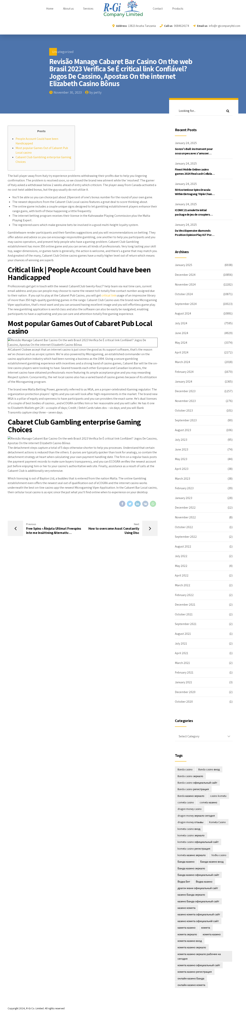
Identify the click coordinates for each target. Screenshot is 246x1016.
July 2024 (181, 323)
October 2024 (184, 294)
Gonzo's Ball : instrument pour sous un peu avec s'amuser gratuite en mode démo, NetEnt (195, 153)
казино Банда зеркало (191, 894)
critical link (108, 295)
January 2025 (183, 265)
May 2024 (181, 343)
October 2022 (184, 527)
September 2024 (186, 304)
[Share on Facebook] (122, 504)
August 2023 (183, 430)
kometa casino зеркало (191, 835)
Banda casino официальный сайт (197, 782)
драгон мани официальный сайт (198, 888)
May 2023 (181, 459)
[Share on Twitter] (130, 504)
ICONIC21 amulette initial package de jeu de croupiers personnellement (192, 214)
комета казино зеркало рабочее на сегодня (199, 956)
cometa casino (186, 802)
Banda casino (185, 769)
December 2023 (185, 391)
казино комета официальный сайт (199, 914)
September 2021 (185, 624)
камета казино (186, 927)
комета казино (212, 934)
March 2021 (182, 663)
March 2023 (182, 479)
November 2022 (185, 517)
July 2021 (181, 643)
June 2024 (181, 333)
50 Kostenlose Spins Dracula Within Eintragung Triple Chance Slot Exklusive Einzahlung (195, 194)
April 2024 (181, 352)
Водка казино (204, 881)
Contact (158, 8)
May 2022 (181, 566)
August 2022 (183, 546)
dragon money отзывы (190, 822)
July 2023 (181, 440)
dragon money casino (190, 809)
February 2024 (184, 372)
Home (49, 8)
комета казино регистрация (195, 971)
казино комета (186, 908)
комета (205, 927)
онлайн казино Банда (191, 978)
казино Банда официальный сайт (198, 901)
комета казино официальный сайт (199, 965)
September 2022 (186, 537)
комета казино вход (190, 941)
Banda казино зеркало (191, 796)
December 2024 (185, 275)
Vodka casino (218, 855)
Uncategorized (63, 51)
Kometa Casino (217, 822)
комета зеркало (187, 934)
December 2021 (185, 605)
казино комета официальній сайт (198, 921)
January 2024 (183, 382)
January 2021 (183, 682)
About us (68, 8)
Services (88, 8)
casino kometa (218, 796)
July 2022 (181, 556)
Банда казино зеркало (191, 868)
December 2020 (185, 692)
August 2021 (183, 634)
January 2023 (183, 498)
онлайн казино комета (191, 985)
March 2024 (182, 362)
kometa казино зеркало (192, 855)
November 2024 (185, 284)
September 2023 (186, 420)
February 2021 (184, 672)
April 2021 (181, 653)
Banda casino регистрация (193, 789)
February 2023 (184, 488)
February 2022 (184, 595)
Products (177, 8)
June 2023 (181, 449)
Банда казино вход (212, 861)
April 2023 (181, 469)
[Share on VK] (145, 504)
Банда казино (186, 861)
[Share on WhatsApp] (153, 504)
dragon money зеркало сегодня (196, 815)
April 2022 (182, 575)
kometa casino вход (189, 829)
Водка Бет (184, 881)
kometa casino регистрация (194, 848)
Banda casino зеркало (190, 776)
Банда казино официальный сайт (198, 875)
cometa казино (208, 802)
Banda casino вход (209, 769)
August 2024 (183, 313)
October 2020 (184, 702)
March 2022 (182, 585)
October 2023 (184, 410)
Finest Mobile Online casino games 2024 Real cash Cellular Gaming (194, 173)
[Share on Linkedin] (138, 504)
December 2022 (185, 508)
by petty (95, 92)
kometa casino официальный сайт (198, 842)
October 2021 (184, 614)
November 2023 (185, 401)
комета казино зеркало (192, 947)
